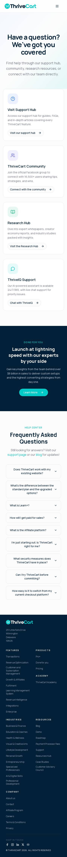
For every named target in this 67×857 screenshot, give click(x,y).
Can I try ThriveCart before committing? (32, 576)
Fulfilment (11, 685)
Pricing (39, 668)
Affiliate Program (14, 810)
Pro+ (38, 656)
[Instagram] (12, 844)
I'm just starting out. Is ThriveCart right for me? (32, 544)
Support (40, 749)
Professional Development (12, 782)
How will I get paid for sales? (27, 517)
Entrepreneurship (15, 761)
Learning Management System (18, 692)
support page (16, 455)
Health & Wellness (15, 737)
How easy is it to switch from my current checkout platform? (32, 592)
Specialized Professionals (13, 768)
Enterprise (11, 711)
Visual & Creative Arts (17, 743)
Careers (10, 816)
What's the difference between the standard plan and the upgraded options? (32, 489)
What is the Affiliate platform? (28, 530)
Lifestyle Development (17, 749)
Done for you (42, 662)
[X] (23, 844)
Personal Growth (14, 755)
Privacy (9, 828)
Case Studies (42, 761)
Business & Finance (16, 726)
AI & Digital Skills (14, 776)
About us (10, 798)
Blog (38, 726)
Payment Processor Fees (48, 743)
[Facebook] (7, 844)
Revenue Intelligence (16, 699)
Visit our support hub (22, 133)
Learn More (31, 392)
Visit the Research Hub (24, 246)
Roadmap (41, 737)
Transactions (12, 656)
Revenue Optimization (17, 662)
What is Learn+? (19, 505)
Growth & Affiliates (15, 679)
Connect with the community (28, 189)
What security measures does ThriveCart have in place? (32, 560)
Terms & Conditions (15, 822)
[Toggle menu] (57, 6)
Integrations (12, 705)
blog (39, 455)
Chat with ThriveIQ (21, 303)
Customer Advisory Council (45, 768)
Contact (10, 804)
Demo (39, 732)
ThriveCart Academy (46, 682)
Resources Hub (43, 755)
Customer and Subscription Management (13, 670)
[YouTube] (28, 844)
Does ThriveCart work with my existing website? (32, 471)
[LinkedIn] (17, 844)
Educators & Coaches (16, 732)
